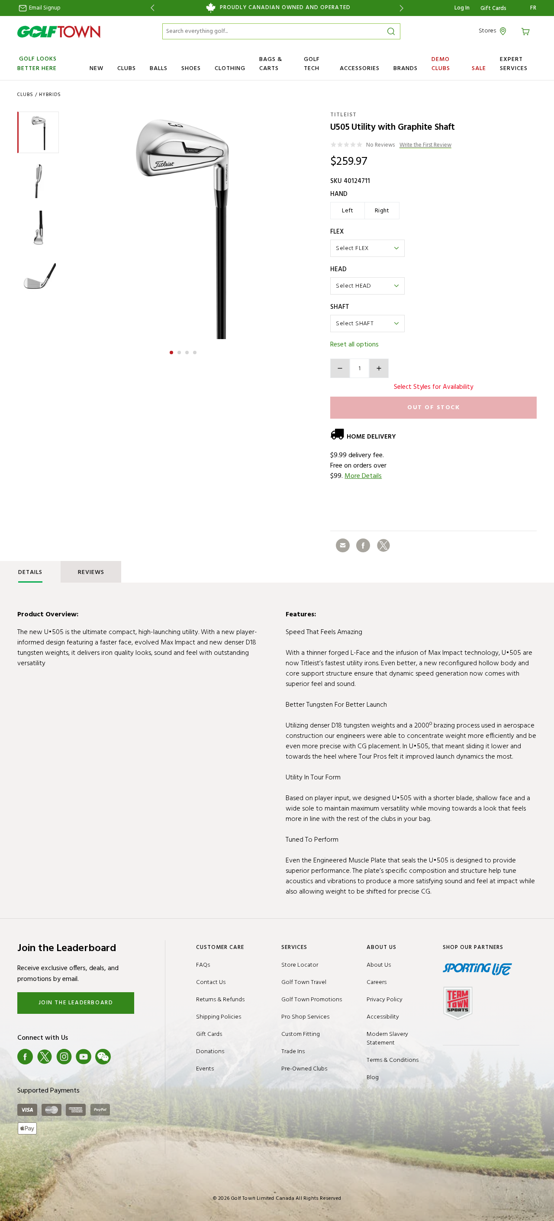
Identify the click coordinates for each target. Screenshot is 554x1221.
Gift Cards (493, 8)
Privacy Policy (385, 1000)
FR (533, 8)
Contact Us (210, 982)
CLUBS (126, 69)
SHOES (191, 69)
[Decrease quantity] (340, 368)
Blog (373, 1078)
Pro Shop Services (305, 1017)
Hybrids (50, 95)
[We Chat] (103, 1056)
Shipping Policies (218, 1017)
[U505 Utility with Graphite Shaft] (183, 225)
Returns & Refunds (220, 1000)
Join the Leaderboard (76, 1002)
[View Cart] (527, 31)
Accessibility (383, 1017)
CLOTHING (230, 69)
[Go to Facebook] (25, 1056)
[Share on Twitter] (383, 545)
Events (205, 1069)
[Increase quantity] (379, 368)
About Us (379, 965)
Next (403, 8)
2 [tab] (180, 351)
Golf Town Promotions (311, 1000)
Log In (462, 8)
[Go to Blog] (122, 1056)
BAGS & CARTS (270, 64)
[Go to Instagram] (64, 1056)
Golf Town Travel (303, 982)
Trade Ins (293, 1052)
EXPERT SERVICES (514, 64)
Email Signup (44, 8)
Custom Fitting (300, 1034)
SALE (479, 69)
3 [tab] (187, 351)
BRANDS (405, 69)
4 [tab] (195, 351)
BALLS (158, 69)
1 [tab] (172, 351)
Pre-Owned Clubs (304, 1069)
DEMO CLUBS (441, 64)
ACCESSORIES (360, 69)
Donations (210, 1052)
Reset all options (354, 344)
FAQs (203, 965)
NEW (96, 69)
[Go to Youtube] (83, 1056)
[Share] (343, 545)
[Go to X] (44, 1056)
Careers (377, 982)
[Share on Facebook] (363, 545)
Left (347, 211)
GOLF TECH (312, 64)
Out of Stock (433, 408)
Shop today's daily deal (277, 7)
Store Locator (299, 965)
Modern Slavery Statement (387, 1038)
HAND (339, 194)
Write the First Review (425, 145)
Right (382, 211)
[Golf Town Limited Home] (58, 31)
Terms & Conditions (393, 1060)
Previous (151, 8)
